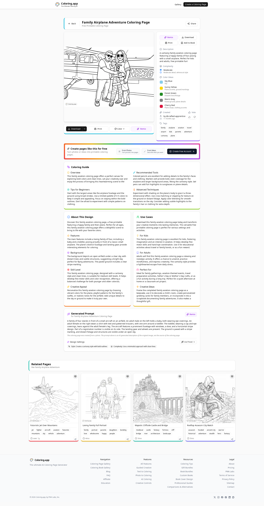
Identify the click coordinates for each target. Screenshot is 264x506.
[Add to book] (75, 376)
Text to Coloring (144, 471)
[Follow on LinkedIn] (230, 497)
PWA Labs (230, 471)
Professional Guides (184, 483)
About (231, 463)
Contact (230, 487)
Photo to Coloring (144, 475)
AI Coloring (146, 479)
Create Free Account (182, 151)
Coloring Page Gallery (100, 463)
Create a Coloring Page (195, 4)
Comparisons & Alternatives (180, 487)
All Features (146, 463)
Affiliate (106, 479)
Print (170, 42)
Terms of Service (226, 475)
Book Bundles (186, 471)
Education (105, 483)
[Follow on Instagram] (218, 497)
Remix (170, 37)
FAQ (108, 475)
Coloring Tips (187, 463)
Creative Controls (144, 483)
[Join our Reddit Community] (233, 497)
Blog (108, 471)
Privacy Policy (228, 479)
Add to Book (189, 42)
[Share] (75, 439)
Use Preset (188, 342)
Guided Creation (144, 467)
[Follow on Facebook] (222, 497)
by (174, 116)
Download (189, 37)
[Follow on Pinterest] (226, 497)
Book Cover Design (184, 479)
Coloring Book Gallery (100, 467)
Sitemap (230, 483)
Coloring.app (42, 460)
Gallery (178, 4)
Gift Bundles (187, 467)
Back (74, 23)
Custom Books (186, 475)
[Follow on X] (215, 497)
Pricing (231, 467)
